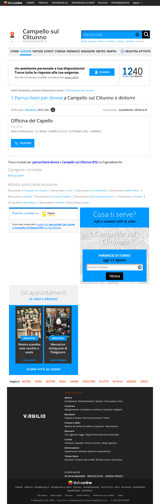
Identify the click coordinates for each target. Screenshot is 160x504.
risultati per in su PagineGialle (43, 226)
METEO (101, 51)
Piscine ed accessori (92, 417)
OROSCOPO (89, 381)
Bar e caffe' (89, 459)
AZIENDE (25, 51)
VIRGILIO (43, 3)
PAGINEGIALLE (60, 3)
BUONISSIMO (74, 491)
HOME (15, 51)
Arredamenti (71, 401)
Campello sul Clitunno (41, 34)
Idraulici (99, 401)
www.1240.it (72, 77)
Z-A (47, 110)
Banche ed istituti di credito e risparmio (84, 426)
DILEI (117, 487)
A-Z (41, 110)
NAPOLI (101, 41)
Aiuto (120, 495)
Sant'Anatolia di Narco (103, 196)
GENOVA (130, 41)
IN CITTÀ (104, 381)
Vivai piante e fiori (113, 401)
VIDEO (62, 381)
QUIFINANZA (139, 487)
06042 (43, 131)
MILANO (92, 41)
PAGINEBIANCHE (120, 3)
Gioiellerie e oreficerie (91, 409)
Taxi (67, 434)
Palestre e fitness (73, 417)
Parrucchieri (17, 126)
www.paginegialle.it (51, 214)
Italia (86, 202)
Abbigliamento (72, 409)
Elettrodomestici (86, 401)
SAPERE (74, 381)
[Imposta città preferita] (13, 35)
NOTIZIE (38, 51)
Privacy (69, 495)
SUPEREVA (87, 491)
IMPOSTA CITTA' (95, 476)
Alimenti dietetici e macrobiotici (95, 451)
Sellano (138, 196)
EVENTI (49, 51)
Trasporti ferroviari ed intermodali (102, 434)
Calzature (108, 409)
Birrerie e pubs (103, 459)
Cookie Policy (83, 495)
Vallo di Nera (132, 190)
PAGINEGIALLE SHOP (83, 3)
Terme (106, 417)
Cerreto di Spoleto (61, 196)
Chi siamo (42, 495)
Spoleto (28, 196)
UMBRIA (96, 131)
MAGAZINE (88, 51)
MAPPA (111, 51)
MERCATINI (29, 338)
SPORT (38, 381)
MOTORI (50, 381)
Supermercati (71, 451)
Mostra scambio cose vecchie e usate (29, 348)
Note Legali (56, 495)
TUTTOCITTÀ (107, 487)
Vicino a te (141, 110)
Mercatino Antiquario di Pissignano (58, 348)
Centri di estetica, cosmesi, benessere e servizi (37, 90)
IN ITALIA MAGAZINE (75, 476)
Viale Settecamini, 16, (25, 131)
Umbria (60, 202)
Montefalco (30, 202)
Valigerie (118, 409)
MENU (136, 3)
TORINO (120, 41)
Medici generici (109, 442)
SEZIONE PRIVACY (114, 476)
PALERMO (110, 41)
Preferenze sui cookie (103, 495)
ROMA (84, 41)
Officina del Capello (32, 120)
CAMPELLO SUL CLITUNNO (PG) (68, 131)
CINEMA (60, 51)
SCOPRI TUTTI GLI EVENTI (44, 369)
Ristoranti (69, 459)
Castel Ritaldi (99, 190)
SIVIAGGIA (126, 487)
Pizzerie (79, 459)
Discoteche (116, 459)
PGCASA (103, 3)
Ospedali (79, 442)
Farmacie (69, 442)
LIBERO (30, 3)
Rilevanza (30, 110)
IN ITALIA (139, 41)
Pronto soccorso (92, 442)
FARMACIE (73, 51)
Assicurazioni (111, 426)
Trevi (69, 190)
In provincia (126, 110)
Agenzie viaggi (77, 434)
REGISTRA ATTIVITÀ (137, 51)
